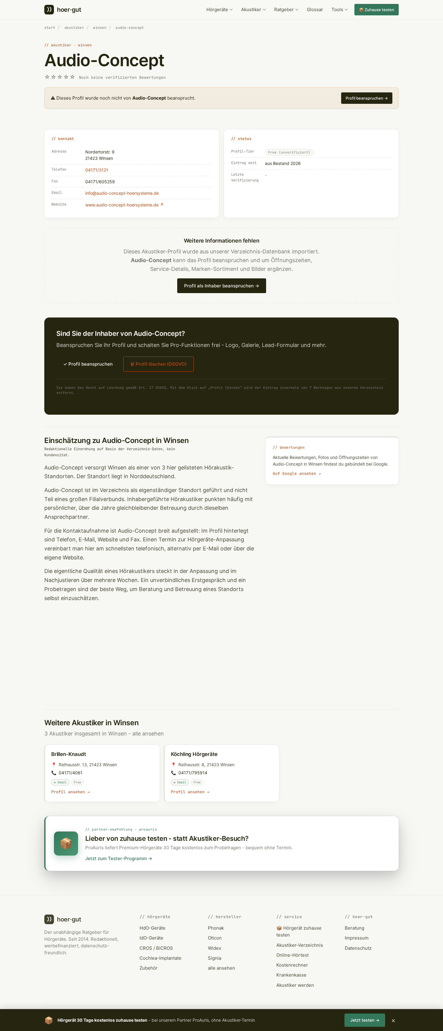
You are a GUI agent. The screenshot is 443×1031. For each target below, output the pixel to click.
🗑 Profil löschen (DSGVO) (158, 364)
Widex (214, 948)
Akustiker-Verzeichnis (299, 945)
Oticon (215, 938)
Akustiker (251, 9)
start (49, 27)
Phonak (216, 928)
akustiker (74, 27)
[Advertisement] (221, 652)
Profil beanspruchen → (367, 98)
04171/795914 (192, 772)
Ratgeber (284, 9)
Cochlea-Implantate (160, 958)
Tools (337, 9)
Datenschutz (358, 948)
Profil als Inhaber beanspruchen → (221, 286)
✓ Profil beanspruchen (88, 364)
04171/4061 (71, 772)
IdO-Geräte (151, 938)
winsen (99, 27)
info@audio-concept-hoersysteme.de (122, 193)
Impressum (357, 938)
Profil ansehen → (70, 791)
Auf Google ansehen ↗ (297, 473)
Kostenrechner (292, 965)
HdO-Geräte (152, 928)
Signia (214, 958)
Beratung (354, 928)
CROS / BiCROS (156, 948)
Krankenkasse (291, 975)
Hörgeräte (217, 9)
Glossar (315, 9)
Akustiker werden (295, 985)
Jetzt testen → (364, 1020)
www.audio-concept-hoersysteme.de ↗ (124, 204)
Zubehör (149, 968)
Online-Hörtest (292, 955)
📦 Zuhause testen (376, 9)
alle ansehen (148, 733)
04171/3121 (96, 169)
